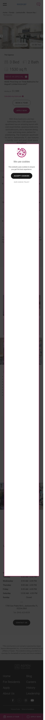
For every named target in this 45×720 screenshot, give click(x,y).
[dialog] (21, 360)
